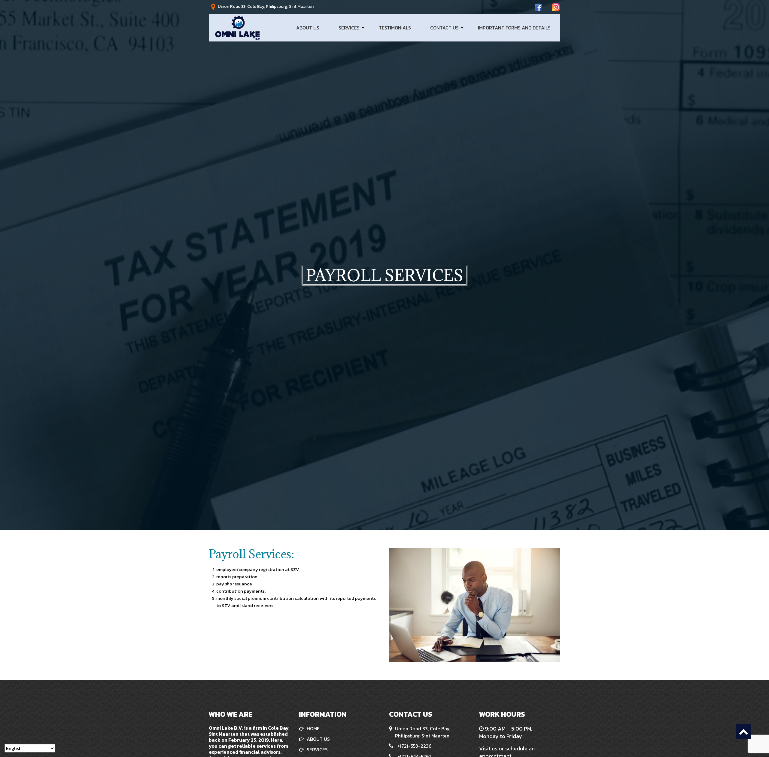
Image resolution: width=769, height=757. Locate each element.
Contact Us (444, 27)
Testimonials (395, 27)
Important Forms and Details (514, 27)
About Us (307, 27)
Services (349, 27)
